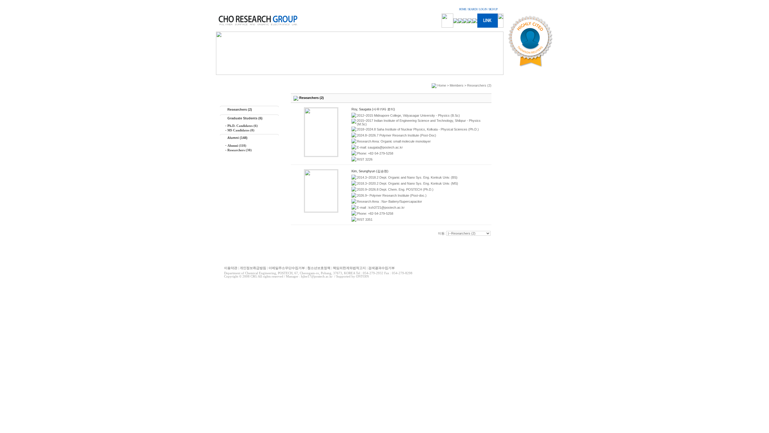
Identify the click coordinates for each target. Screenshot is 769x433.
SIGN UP (493, 9)
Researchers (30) (239, 150)
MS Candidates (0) (240, 130)
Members (457, 85)
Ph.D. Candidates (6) (242, 125)
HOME (462, 9)
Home (441, 85)
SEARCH (472, 9)
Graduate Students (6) (245, 118)
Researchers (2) (239, 109)
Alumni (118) (236, 145)
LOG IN (483, 9)
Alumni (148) (237, 138)
